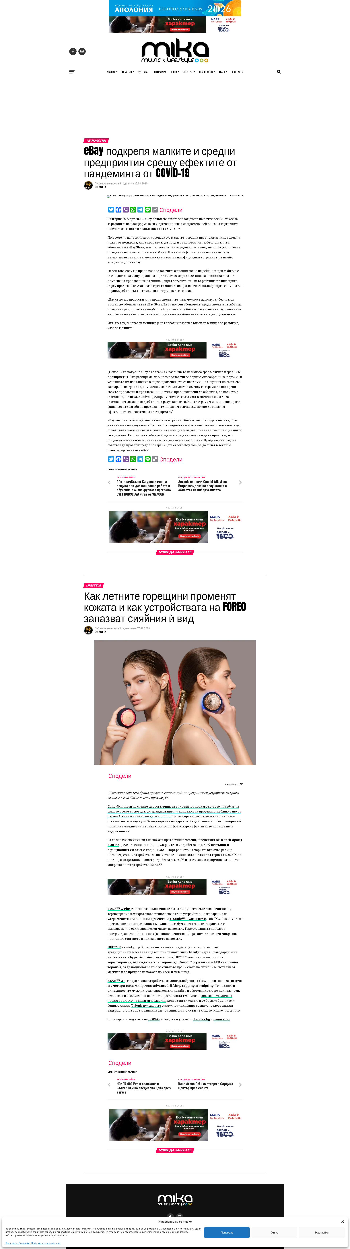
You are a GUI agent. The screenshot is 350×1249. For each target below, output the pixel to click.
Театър (223, 72)
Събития (126, 72)
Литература (159, 72)
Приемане (227, 1232)
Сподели (170, 210)
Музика (111, 72)
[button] (343, 1221)
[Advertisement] (175, 111)
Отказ (274, 1232)
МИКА (102, 187)
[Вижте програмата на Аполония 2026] (175, 15)
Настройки (321, 1232)
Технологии (206, 72)
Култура (142, 72)
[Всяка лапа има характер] (175, 32)
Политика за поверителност (45, 1243)
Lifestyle (188, 72)
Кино (174, 72)
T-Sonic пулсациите (146, 1005)
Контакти (237, 72)
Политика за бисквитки (17, 1243)
